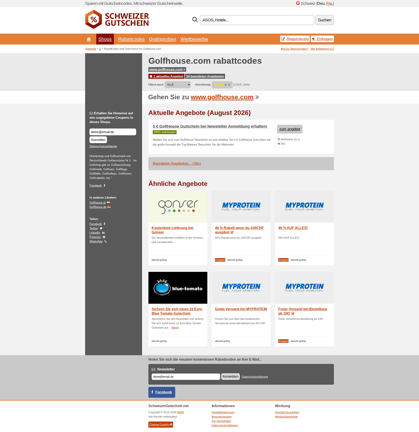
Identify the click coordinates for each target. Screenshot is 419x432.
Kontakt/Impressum (223, 412)
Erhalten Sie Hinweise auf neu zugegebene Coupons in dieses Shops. (111, 117)
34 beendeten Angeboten (205, 76)
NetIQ (180, 412)
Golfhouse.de (97, 207)
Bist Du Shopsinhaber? (294, 48)
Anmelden (98, 140)
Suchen (324, 20)
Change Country (159, 424)
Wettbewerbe (194, 38)
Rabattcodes (131, 38)
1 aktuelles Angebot (168, 76)
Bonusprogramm (222, 416)
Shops (105, 38)
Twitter (93, 228)
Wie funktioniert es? (322, 48)
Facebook (95, 185)
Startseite (90, 48)
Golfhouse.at (97, 202)
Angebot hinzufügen (287, 412)
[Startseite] (88, 38)
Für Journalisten (221, 421)
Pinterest (95, 237)
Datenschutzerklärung (103, 146)
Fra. (329, 3)
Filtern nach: (156, 84)
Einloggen (324, 39)
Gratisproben (162, 38)
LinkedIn (94, 232)
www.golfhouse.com (166, 69)
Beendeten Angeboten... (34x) (177, 163)
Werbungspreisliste (286, 416)
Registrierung (297, 39)
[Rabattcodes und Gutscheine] (117, 27)
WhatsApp (96, 241)
